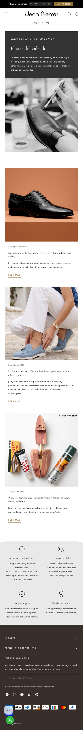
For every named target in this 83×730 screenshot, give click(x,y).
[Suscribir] (74, 678)
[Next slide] (78, 4)
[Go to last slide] (5, 4)
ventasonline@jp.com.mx (61, 575)
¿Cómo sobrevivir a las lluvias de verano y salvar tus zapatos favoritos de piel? (40, 499)
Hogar (36, 22)
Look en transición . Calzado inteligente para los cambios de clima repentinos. (40, 373)
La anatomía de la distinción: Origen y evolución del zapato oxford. (39, 254)
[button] (6, 14)
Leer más (14, 274)
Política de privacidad (46, 686)
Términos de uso (30, 686)
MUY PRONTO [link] (63, 4)
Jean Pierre (17, 723)
